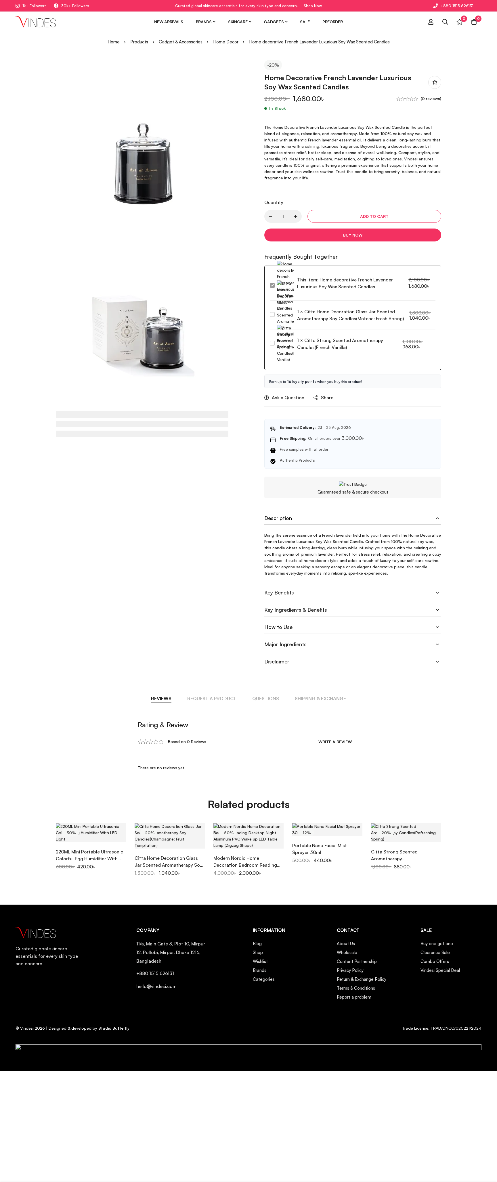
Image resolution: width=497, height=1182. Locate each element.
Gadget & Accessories (180, 42)
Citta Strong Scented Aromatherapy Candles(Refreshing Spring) (400, 858)
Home (114, 42)
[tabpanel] (248, 745)
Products (139, 42)
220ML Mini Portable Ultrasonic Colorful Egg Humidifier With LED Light (89, 858)
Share (327, 397)
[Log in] (431, 22)
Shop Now (313, 5)
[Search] (445, 22)
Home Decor (225, 42)
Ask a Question (288, 397)
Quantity (273, 202)
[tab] (161, 698)
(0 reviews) (431, 98)
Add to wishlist (434, 82)
